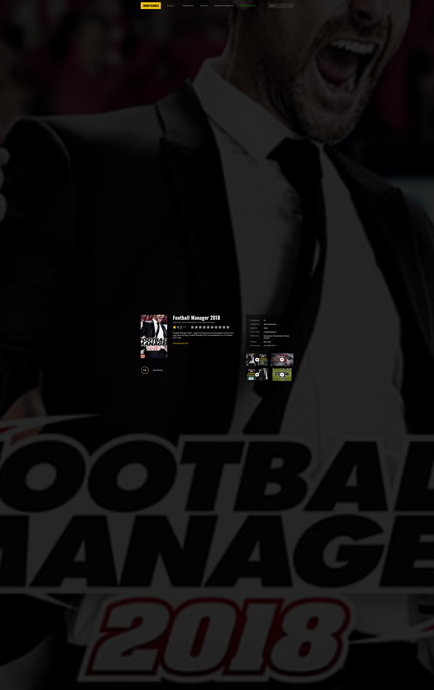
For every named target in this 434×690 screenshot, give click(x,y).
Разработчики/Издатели (223, 6)
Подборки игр (188, 6)
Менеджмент (192, 322)
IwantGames (151, 5)
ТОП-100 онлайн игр (248, 6)
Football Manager (270, 332)
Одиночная (268, 336)
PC (265, 320)
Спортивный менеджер (206, 322)
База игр (170, 6)
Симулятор (177, 322)
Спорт (184, 322)
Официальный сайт (180, 343)
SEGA (266, 328)
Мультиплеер (278, 336)
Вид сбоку (267, 342)
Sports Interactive (270, 324)
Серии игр (204, 6)
